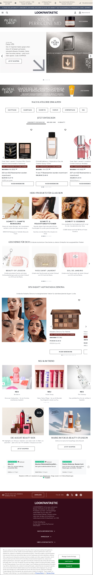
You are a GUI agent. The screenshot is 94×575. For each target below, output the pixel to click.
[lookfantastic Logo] (46, 13)
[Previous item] (3, 157)
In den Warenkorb (17, 183)
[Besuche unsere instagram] (76, 495)
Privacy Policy (39, 573)
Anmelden (38, 495)
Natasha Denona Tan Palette (60, 332)
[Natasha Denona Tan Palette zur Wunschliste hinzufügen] (79, 300)
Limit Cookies (69, 561)
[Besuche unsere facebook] (67, 495)
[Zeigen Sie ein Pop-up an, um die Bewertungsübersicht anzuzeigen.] (16, 169)
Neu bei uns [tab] (51, 122)
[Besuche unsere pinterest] (81, 495)
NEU (83, 110)
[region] (46, 561)
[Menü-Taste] (2, 12)
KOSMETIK (42, 110)
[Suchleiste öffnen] (7, 12)
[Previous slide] (2, 56)
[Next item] (89, 157)
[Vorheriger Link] (3, 216)
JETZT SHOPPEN (13, 61)
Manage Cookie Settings (69, 556)
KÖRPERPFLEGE (70, 110)
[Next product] (86, 326)
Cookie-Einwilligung (39, 522)
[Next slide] (91, 56)
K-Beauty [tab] (61, 122)
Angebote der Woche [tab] (36, 122)
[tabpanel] (46, 157)
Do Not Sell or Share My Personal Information (43, 524)
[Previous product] (51, 326)
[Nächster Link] (89, 216)
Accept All (69, 566)
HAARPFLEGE (27, 110)
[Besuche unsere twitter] (72, 495)
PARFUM (55, 110)
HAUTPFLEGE (12, 110)
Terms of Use (50, 573)
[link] (75, 12)
